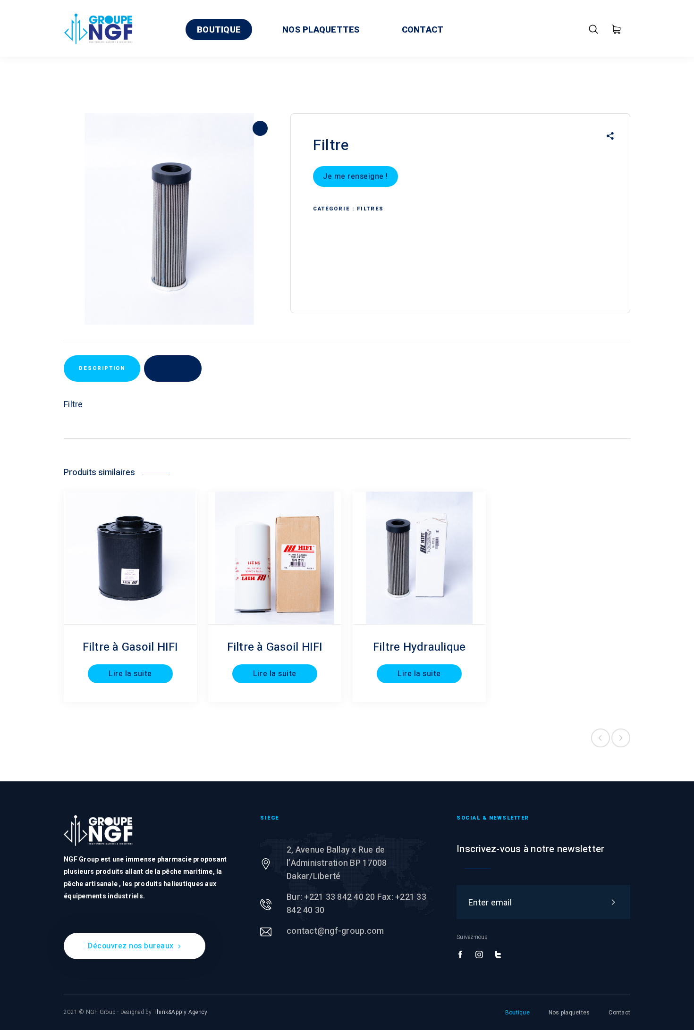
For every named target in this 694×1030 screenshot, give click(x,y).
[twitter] (498, 955)
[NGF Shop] (99, 28)
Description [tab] (102, 368)
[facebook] (460, 955)
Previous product (600, 738)
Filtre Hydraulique (419, 647)
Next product (620, 738)
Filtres (370, 209)
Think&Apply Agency (180, 1012)
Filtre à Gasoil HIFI (130, 647)
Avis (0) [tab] (172, 368)
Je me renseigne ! (355, 176)
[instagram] (479, 955)
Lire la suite (130, 673)
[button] (260, 128)
